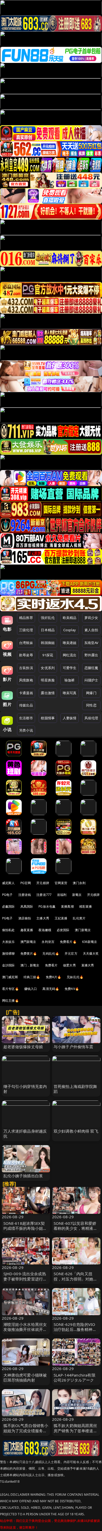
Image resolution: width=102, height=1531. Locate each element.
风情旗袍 (26, 680)
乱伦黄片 (79, 918)
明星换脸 (48, 680)
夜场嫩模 (44, 930)
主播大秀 (42, 918)
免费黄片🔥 (28, 953)
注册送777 (44, 894)
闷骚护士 (91, 680)
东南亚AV (91, 642)
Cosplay (69, 630)
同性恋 (91, 705)
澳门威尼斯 (10, 977)
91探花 (47, 655)
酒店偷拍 (24, 918)
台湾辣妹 (26, 642)
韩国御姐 (48, 642)
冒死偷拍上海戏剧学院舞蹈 (75, 1089)
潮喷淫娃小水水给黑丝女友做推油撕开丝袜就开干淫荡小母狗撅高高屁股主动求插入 (25, 1332)
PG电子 (7, 894)
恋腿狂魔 (91, 667)
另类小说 (26, 730)
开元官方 (71, 953)
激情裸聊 (8, 953)
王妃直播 (61, 918)
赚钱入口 (30, 989)
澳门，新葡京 (29, 965)
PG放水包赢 (46, 906)
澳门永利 (79, 883)
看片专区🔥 (10, 989)
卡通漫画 (26, 693)
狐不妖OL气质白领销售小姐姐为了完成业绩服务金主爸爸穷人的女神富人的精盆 (25, 1433)
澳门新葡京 (83, 930)
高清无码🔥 (50, 989)
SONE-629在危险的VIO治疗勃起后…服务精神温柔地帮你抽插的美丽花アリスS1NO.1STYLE (75, 1332)
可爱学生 (70, 667)
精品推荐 (26, 617)
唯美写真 (70, 693)
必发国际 (63, 930)
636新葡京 (89, 942)
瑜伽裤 (69, 680)
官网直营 (61, 883)
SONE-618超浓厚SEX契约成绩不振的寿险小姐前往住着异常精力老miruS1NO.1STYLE (25, 1231)
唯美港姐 (70, 642)
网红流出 (70, 655)
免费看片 (51, 965)
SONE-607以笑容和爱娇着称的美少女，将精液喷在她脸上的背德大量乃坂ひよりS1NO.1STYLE (75, 1231)
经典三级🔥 (32, 977)
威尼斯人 (8, 883)
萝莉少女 (91, 617)
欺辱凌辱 (26, 655)
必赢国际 (8, 906)
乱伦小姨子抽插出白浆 (23, 1175)
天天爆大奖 (91, 953)
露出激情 (48, 693)
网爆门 (91, 693)
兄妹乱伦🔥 (75, 977)
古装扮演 (26, 667)
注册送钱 (24, 894)
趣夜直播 (26, 930)
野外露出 (91, 655)
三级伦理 (26, 630)
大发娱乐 (8, 942)
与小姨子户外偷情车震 (73, 1046)
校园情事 (48, 718)
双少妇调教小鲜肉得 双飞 (76, 1131)
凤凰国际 (26, 906)
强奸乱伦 (48, 617)
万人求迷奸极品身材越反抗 (25, 1133)
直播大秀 (87, 965)
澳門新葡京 (28, 942)
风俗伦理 (91, 718)
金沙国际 (8, 965)
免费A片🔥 (53, 977)
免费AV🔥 (72, 989)
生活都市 (26, 718)
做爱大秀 (69, 965)
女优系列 (48, 667)
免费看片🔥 (68, 942)
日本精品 (48, 630)
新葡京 (77, 894)
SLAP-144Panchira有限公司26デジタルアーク (74, 1377)
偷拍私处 (8, 930)
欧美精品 (70, 617)
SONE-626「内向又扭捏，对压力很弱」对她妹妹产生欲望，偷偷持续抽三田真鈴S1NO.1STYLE (75, 1281)
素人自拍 (91, 630)
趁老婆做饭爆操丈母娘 (23, 1046)
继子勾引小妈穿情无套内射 (25, 1089)
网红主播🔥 (10, 1000)
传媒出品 (26, 705)
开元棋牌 (42, 883)
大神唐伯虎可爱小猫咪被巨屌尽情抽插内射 (25, 1377)
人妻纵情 (70, 718)
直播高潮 (67, 906)
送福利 (61, 894)
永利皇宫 (48, 942)
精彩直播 (85, 906)
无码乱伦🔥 (50, 953)
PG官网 (25, 883)
